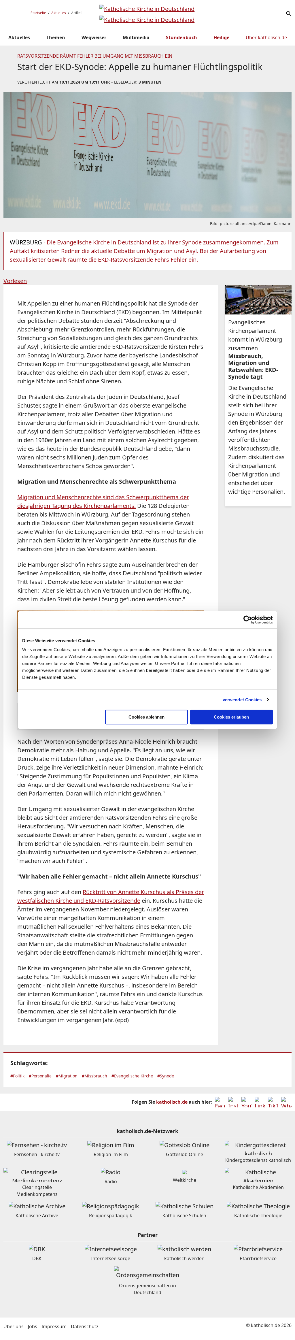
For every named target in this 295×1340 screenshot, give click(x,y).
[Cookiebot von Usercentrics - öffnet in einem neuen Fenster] (247, 619)
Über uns (13, 1326)
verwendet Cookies (242, 699)
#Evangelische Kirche (132, 1076)
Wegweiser (94, 37)
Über (266, 37)
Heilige (221, 37)
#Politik (17, 1076)
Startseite (38, 12)
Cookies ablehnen (146, 717)
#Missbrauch (94, 1076)
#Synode (165, 1076)
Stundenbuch (181, 37)
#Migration (66, 1076)
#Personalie (40, 1076)
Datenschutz (85, 1326)
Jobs (32, 1326)
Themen (55, 37)
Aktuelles (58, 12)
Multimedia (136, 37)
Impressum (54, 1326)
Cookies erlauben (231, 717)
